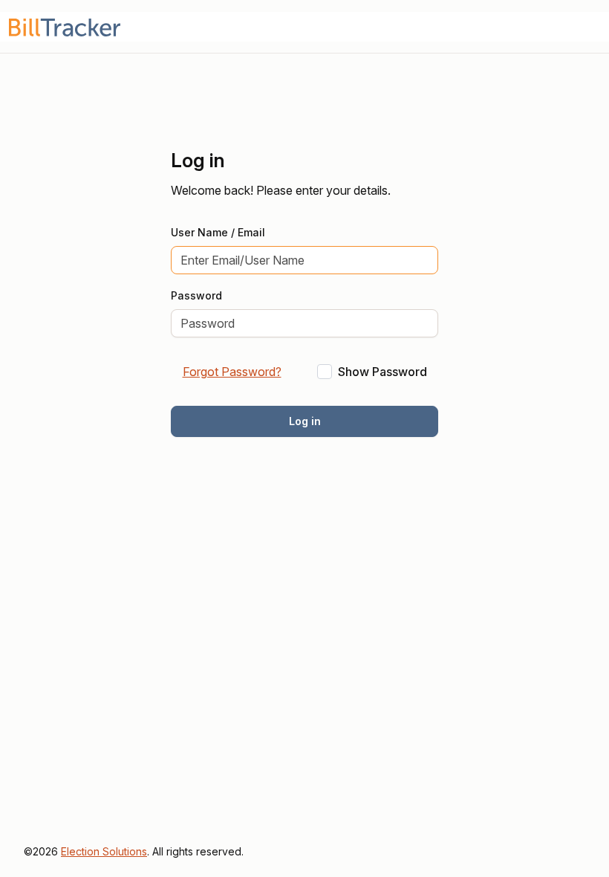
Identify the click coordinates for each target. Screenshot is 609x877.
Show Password (382, 371)
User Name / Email (218, 232)
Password (196, 295)
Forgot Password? (232, 371)
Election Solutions (104, 851)
